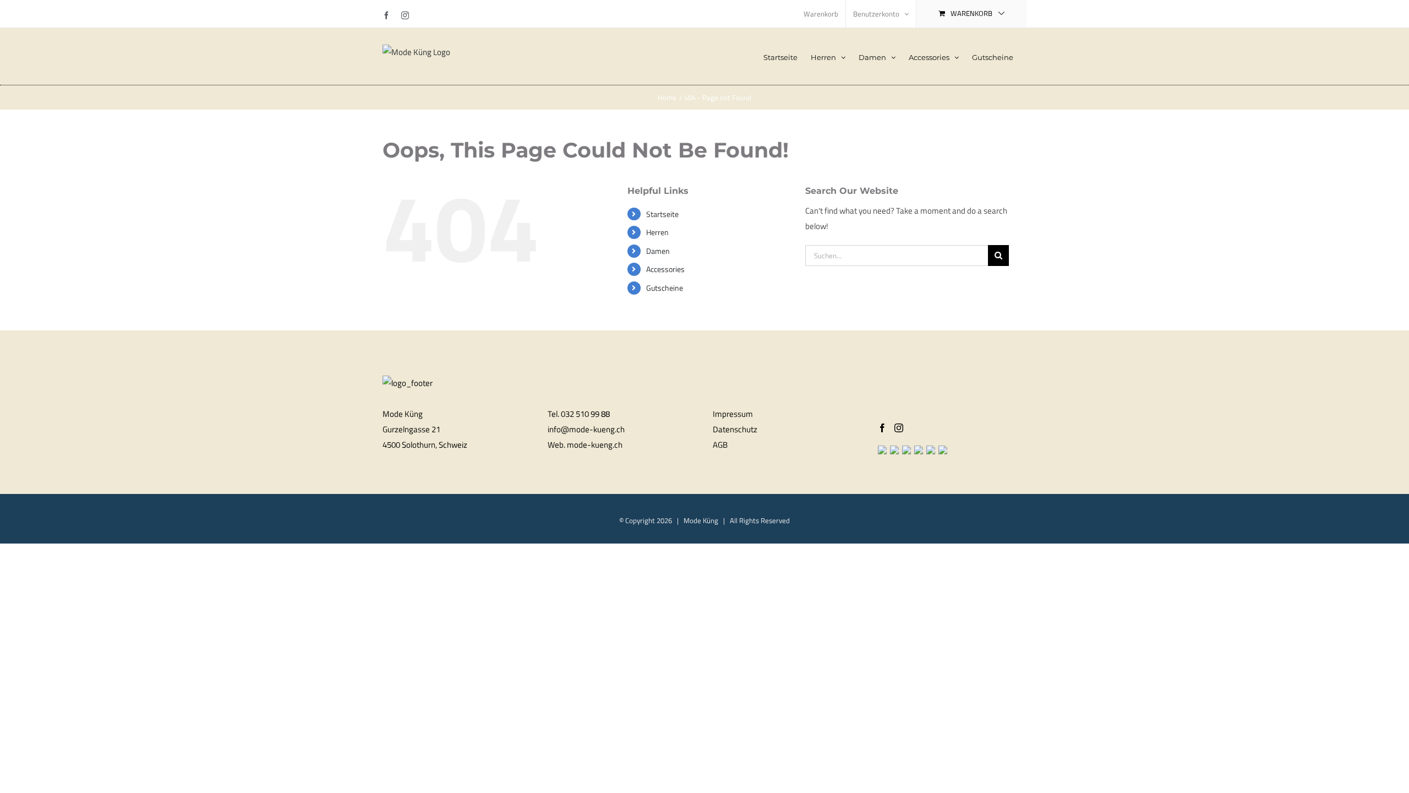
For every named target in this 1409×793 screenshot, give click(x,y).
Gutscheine (664, 288)
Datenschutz (735, 429)
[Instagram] (898, 427)
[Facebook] (882, 427)
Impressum (733, 414)
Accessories (665, 269)
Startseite (662, 214)
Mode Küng (701, 520)
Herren (657, 232)
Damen (658, 251)
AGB (720, 444)
